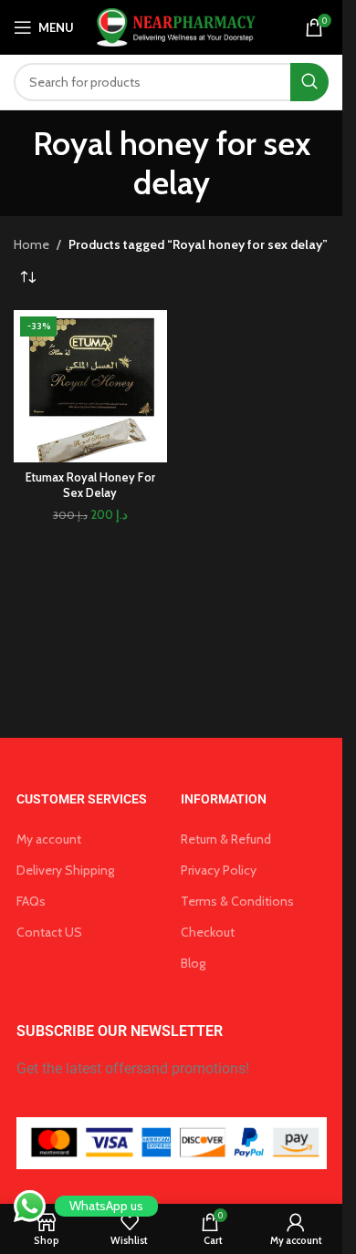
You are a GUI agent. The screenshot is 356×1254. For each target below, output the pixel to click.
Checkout (208, 932)
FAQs (31, 901)
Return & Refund (226, 839)
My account (48, 839)
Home (31, 244)
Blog (193, 963)
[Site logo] (174, 25)
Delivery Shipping (65, 870)
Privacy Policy (219, 870)
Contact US (49, 932)
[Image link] (171, 1142)
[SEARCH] (309, 82)
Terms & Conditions (237, 901)
